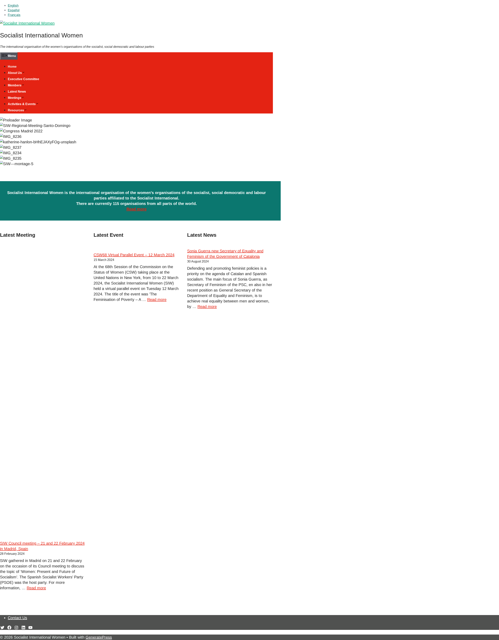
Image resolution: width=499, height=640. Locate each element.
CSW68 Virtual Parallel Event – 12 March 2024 (134, 255)
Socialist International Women (41, 35)
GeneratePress (99, 637)
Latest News (17, 91)
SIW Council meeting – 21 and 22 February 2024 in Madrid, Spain (42, 546)
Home (12, 66)
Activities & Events (22, 104)
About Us (15, 72)
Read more (137, 209)
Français (14, 15)
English (13, 5)
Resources (16, 110)
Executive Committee (23, 79)
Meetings (14, 97)
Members (14, 85)
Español (13, 10)
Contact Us (17, 618)
